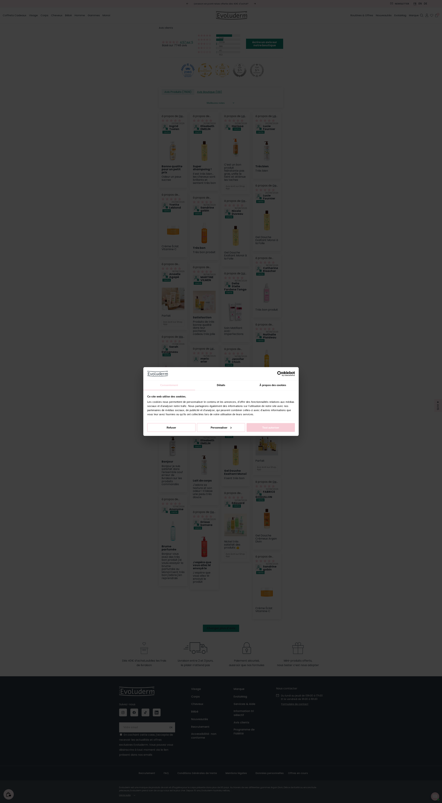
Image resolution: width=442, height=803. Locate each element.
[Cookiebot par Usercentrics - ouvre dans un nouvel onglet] (280, 373)
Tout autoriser (270, 427)
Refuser (171, 427)
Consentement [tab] (169, 385)
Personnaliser (219, 427)
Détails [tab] (221, 385)
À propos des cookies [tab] (273, 385)
